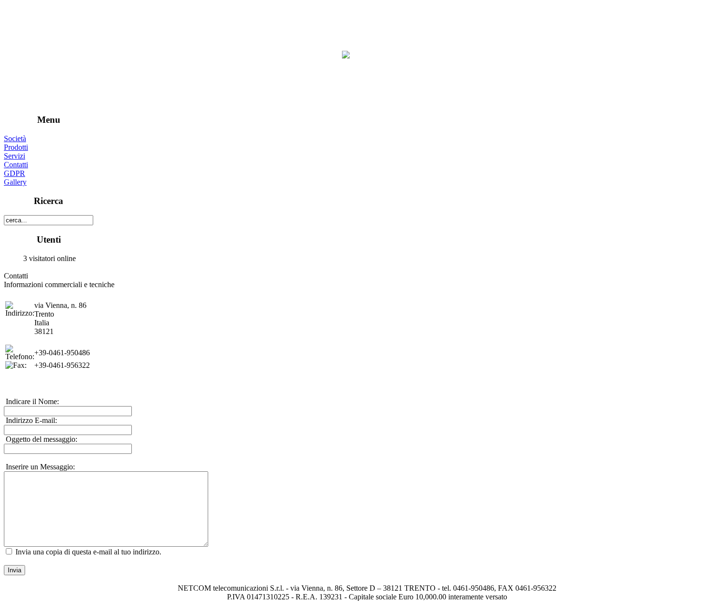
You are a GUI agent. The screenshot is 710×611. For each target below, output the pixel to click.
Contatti (16, 164)
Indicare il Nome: (31, 401)
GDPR (14, 173)
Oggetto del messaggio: (40, 439)
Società (15, 138)
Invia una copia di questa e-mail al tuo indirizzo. (88, 552)
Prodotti (16, 147)
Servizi (14, 156)
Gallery (15, 182)
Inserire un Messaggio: (39, 467)
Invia (14, 570)
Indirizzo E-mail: (30, 420)
